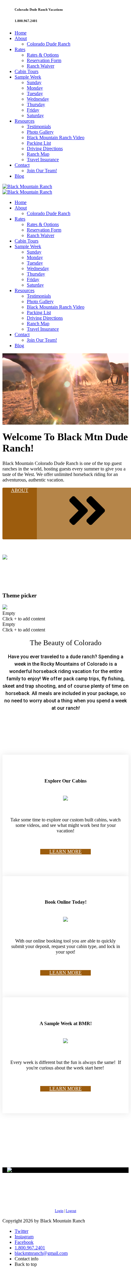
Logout (71, 1211)
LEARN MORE (65, 851)
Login (59, 1211)
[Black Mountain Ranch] (27, 186)
